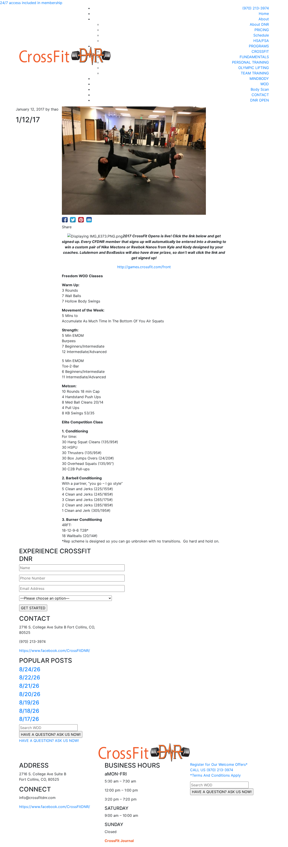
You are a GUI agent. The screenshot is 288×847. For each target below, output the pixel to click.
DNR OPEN (259, 100)
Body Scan (260, 89)
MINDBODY (259, 78)
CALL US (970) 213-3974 (211, 770)
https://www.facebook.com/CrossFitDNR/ (54, 650)
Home (264, 13)
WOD (264, 84)
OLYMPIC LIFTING (253, 67)
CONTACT (260, 94)
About (264, 19)
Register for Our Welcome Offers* (219, 764)
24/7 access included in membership (31, 2)
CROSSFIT (260, 51)
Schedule (261, 35)
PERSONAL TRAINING (250, 62)
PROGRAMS (259, 46)
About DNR (259, 24)
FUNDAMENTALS (254, 57)
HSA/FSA (261, 40)
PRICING (261, 30)
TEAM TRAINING (255, 73)
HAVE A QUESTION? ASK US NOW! (49, 740)
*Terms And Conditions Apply (215, 775)
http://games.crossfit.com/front (144, 267)
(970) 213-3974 (255, 8)
